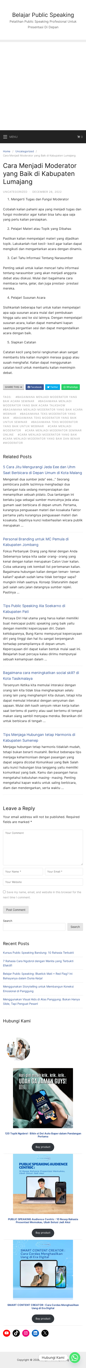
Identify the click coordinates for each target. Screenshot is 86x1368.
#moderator (13, 442)
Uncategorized (24, 151)
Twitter (54, 386)
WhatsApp (72, 386)
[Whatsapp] (74, 1357)
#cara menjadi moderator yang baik (47, 434)
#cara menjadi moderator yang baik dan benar (41, 438)
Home (6, 151)
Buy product (43, 1146)
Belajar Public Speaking (43, 14)
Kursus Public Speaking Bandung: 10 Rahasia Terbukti (38, 952)
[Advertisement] (43, 85)
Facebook (36, 386)
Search (7, 920)
